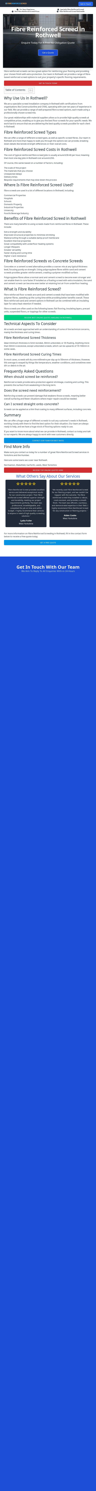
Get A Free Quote (48, 542)
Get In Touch (85, 4)
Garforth (30, 465)
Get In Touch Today (48, 83)
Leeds (38, 465)
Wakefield (21, 465)
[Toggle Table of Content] (29, 90)
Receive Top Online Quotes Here (48, 470)
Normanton (9, 465)
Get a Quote (48, 52)
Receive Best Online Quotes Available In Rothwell (48, 317)
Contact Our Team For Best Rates (48, 440)
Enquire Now (48, 550)
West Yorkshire (49, 465)
